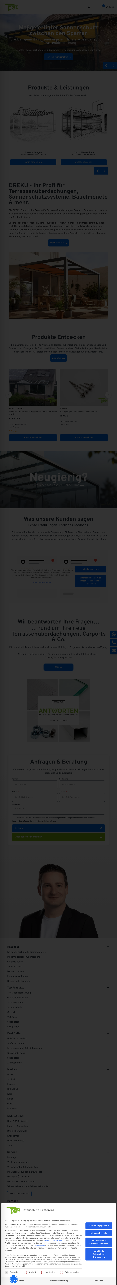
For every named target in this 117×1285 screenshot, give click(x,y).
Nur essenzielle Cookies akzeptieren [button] (98, 1242)
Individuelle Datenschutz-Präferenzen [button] (99, 1254)
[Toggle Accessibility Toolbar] (13, 1279)
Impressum (98, 1281)
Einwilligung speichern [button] (99, 1225)
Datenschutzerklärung (53, 1240)
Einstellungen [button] (39, 1245)
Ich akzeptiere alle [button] (98, 1233)
